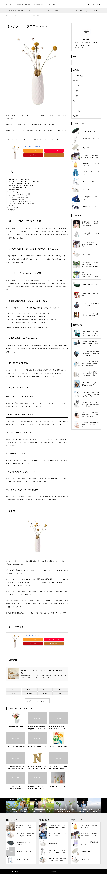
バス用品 (39, 11)
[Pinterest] (97, 4)
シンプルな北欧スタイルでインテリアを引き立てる (24, 181)
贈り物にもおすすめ (15, 189)
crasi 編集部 (86, 39)
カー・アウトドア (77, 11)
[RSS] (99, 4)
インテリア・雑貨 (11, 11)
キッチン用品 (29, 11)
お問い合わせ (96, 11)
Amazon (32, 150)
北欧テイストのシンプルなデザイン (21, 196)
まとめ (11, 205)
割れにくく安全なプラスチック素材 (21, 194)
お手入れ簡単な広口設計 (18, 199)
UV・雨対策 (59, 799)
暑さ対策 (12, 799)
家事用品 (20, 11)
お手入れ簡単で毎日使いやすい (18, 187)
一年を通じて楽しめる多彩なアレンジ (22, 201)
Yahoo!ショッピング (53, 150)
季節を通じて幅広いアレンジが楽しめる (21, 185)
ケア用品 (48, 11)
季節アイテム (58, 11)
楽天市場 (32, 155)
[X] (93, 4)
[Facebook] (95, 4)
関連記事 (12, 210)
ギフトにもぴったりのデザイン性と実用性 (23, 203)
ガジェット (68, 11)
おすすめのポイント (15, 192)
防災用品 (86, 11)
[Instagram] (91, 4)
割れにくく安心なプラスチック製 (19, 179)
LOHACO (52, 155)
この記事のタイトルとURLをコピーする (37, 701)
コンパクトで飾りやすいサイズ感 (19, 183)
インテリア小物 (35, 799)
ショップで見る (13, 207)
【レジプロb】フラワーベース (32, 146)
